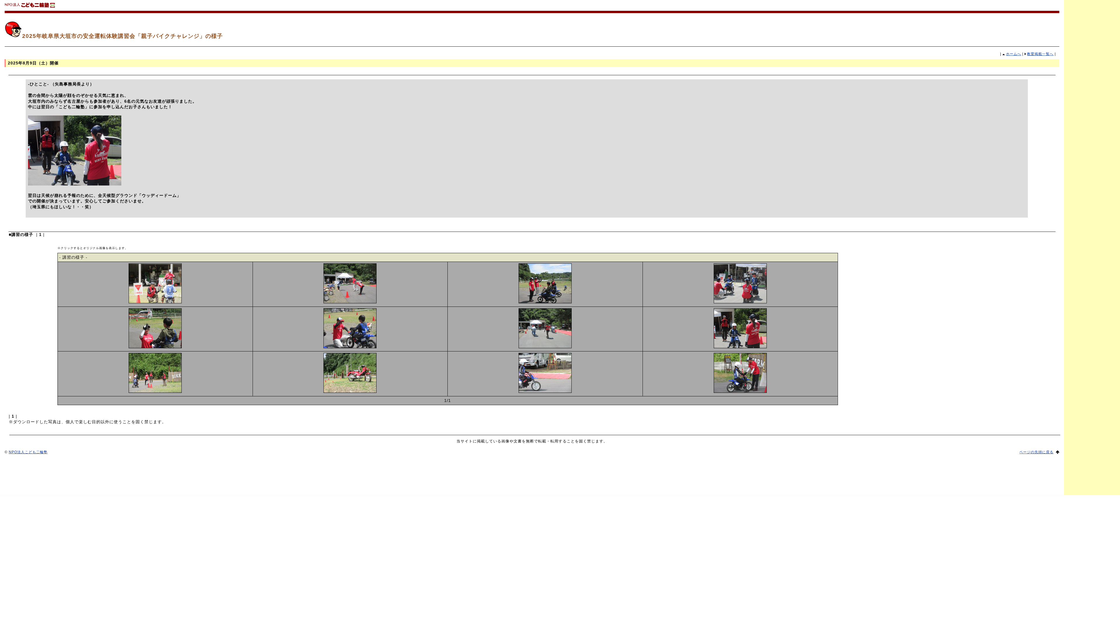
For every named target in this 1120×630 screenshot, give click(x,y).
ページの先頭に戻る (1036, 452)
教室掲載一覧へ (1040, 54)
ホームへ (1013, 54)
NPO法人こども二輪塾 (28, 452)
